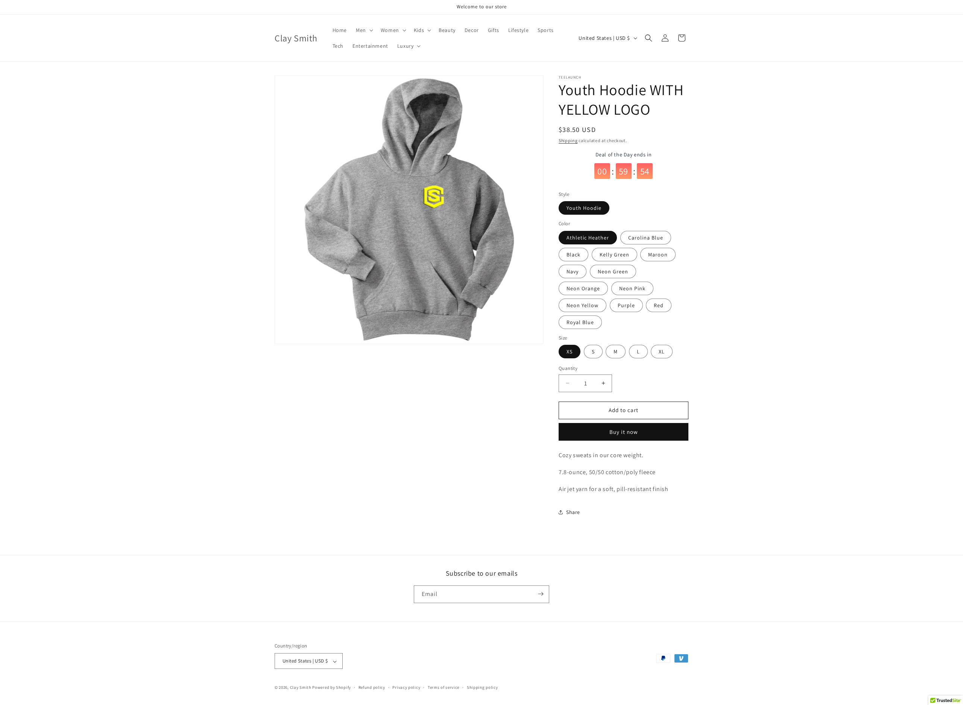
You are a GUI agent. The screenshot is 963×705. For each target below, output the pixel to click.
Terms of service (443, 687)
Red (659, 305)
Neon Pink (632, 288)
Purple (626, 305)
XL (662, 351)
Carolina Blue (645, 237)
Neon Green (613, 271)
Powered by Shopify (331, 687)
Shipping (568, 140)
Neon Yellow (582, 305)
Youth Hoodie (584, 208)
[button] (363, 30)
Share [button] (573, 512)
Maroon (658, 254)
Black (573, 254)
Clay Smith (300, 687)
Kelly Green (614, 254)
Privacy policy (406, 687)
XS (570, 351)
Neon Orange (583, 288)
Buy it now (623, 431)
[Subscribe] (540, 594)
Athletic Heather (588, 237)
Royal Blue (580, 322)
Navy (573, 271)
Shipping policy (482, 687)
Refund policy (371, 687)
